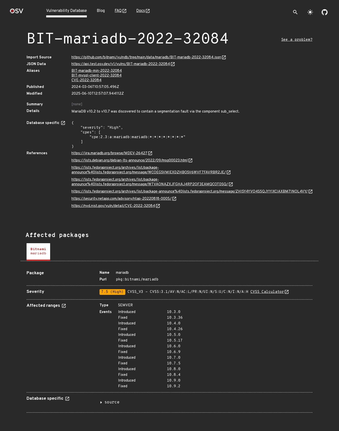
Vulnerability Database (66, 10)
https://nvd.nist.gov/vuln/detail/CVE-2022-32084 (113, 206)
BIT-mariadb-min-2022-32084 (96, 71)
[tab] (38, 252)
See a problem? (296, 40)
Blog (101, 10)
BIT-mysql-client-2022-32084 (96, 75)
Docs (140, 10)
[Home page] (16, 12)
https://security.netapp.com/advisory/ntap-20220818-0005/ (121, 198)
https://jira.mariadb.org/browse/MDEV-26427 (109, 153)
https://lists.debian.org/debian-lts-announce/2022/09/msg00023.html (129, 160)
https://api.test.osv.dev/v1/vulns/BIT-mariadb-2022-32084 (120, 64)
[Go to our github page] (325, 12)
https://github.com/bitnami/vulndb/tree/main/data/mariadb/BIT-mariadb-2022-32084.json (146, 57)
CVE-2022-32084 (86, 80)
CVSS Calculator (267, 292)
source (111, 402)
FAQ (118, 10)
